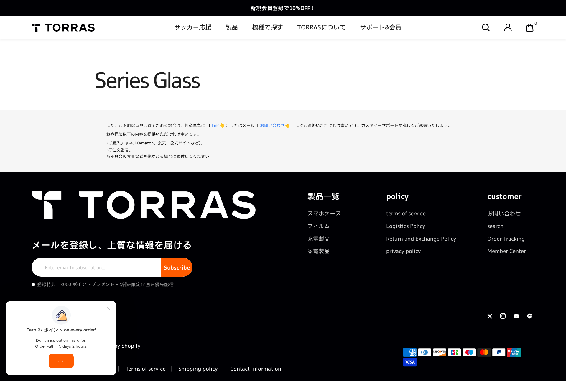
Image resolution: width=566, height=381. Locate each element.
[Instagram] (503, 316)
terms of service (406, 213)
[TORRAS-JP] (63, 28)
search (495, 225)
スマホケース (324, 213)
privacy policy (403, 250)
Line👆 (218, 125)
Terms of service (145, 368)
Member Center (506, 250)
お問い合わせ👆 (275, 125)
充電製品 (318, 238)
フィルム (318, 225)
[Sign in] (508, 27)
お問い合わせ (504, 213)
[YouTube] (516, 316)
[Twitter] (489, 316)
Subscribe (177, 267)
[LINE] (529, 316)
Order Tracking (506, 238)
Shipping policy (197, 368)
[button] (486, 27)
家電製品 (318, 250)
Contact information (255, 368)
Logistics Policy (405, 225)
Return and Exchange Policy (421, 238)
